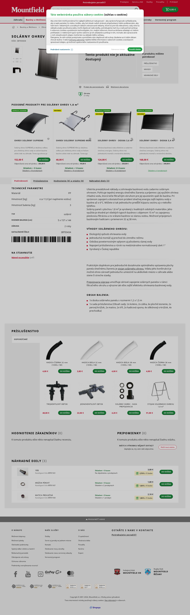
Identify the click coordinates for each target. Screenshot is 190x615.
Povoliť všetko (135, 49)
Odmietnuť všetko (118, 49)
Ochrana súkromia (76, 39)
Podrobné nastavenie (60, 49)
